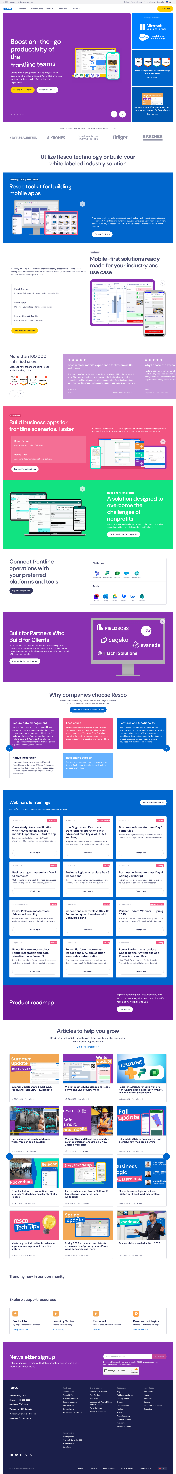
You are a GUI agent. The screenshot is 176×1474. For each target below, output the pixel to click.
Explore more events (152, 802)
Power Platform (69, 1443)
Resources (62, 8)
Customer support (26, 2)
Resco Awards (68, 1392)
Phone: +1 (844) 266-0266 (19, 1400)
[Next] (20, 393)
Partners (49, 8)
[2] (14, 114)
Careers (147, 1402)
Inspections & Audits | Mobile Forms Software (101, 1403)
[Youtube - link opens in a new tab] (16, 1455)
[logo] (7, 8)
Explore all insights (87, 1046)
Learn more (152, 77)
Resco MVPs (68, 1395)
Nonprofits (160, 2)
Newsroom (148, 1398)
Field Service (95, 1395)
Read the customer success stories (88, 709)
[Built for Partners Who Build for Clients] (128, 647)
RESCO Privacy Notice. (122, 1364)
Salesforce (67, 1447)
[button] (169, 2)
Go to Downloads (140, 1329)
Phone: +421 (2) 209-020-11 (20, 1418)
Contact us (148, 1409)
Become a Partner (47, 90)
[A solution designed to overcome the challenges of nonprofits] (47, 514)
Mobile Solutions (136, 2)
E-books (120, 1402)
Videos (119, 1412)
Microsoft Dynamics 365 (72, 1440)
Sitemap (93, 1468)
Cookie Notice (145, 1468)
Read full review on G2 (123, 392)
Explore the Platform (22, 90)
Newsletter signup (124, 1426)
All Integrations (68, 1436)
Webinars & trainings (125, 1395)
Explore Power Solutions (25, 469)
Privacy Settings (127, 1468)
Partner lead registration (72, 1412)
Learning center (123, 1398)
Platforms (98, 563)
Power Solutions (149, 2)
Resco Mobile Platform (98, 1392)
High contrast (9, 2)
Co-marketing (68, 1409)
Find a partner (68, 1405)
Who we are (148, 1392)
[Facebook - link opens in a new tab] (21, 1455)
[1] (11, 114)
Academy (120, 1409)
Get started (165, 8)
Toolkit (126, 2)
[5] (23, 114)
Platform (22, 8)
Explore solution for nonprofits (123, 534)
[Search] (154, 8)
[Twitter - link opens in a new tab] (26, 1455)
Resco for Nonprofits (98, 1411)
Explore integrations (21, 590)
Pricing (75, 8)
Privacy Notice (108, 1468)
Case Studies (37, 8)
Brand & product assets (153, 1405)
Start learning (59, 1329)
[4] (20, 114)
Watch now (35, 852)
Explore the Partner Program (24, 661)
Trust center (121, 1423)
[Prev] (12, 393)
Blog (118, 1392)
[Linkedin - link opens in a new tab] (11, 1455)
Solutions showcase (70, 1398)
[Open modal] (47, 218)
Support (80, 1468)
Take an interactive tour (24, 330)
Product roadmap (123, 1416)
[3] (17, 114)
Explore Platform (102, 234)
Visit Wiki (97, 1329)
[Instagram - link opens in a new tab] (31, 1455)
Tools (96, 586)
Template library (123, 1405)
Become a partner (70, 1402)
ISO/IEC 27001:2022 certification (31, 727)
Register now (152, 114)
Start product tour (20, 1329)
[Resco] (34, 1387)
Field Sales (94, 1398)
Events (146, 1395)
